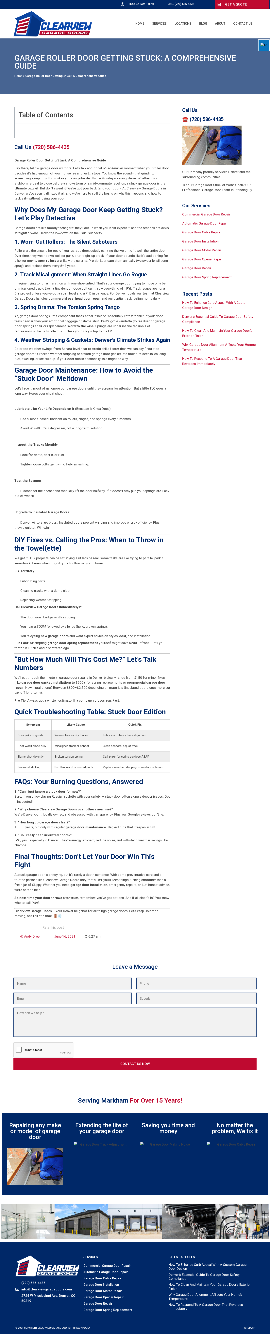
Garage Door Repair (196, 268)
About (220, 23)
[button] (164, 115)
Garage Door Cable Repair (201, 232)
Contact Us (243, 23)
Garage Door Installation (200, 241)
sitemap (249, 1328)
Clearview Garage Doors (54, 1328)
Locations (183, 23)
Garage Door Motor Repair (201, 250)
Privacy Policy (81, 1328)
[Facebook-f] (17, 1309)
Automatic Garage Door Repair (205, 223)
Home (139, 23)
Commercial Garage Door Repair (206, 214)
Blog (203, 23)
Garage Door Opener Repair (202, 259)
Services (159, 23)
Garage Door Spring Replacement (207, 277)
